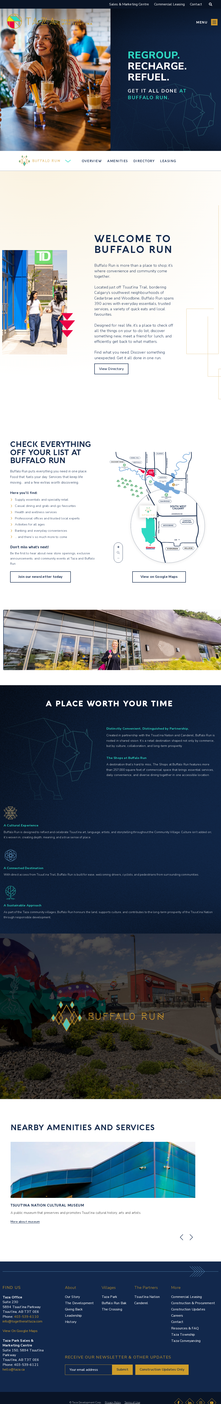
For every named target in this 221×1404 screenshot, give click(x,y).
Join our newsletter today (40, 576)
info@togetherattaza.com (22, 1321)
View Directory (111, 369)
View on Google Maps (159, 576)
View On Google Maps (20, 1331)
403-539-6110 (26, 1316)
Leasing (168, 160)
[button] (207, 22)
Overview (92, 160)
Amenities (117, 160)
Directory (144, 160)
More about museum (25, 1222)
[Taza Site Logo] (49, 22)
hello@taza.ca (14, 1369)
